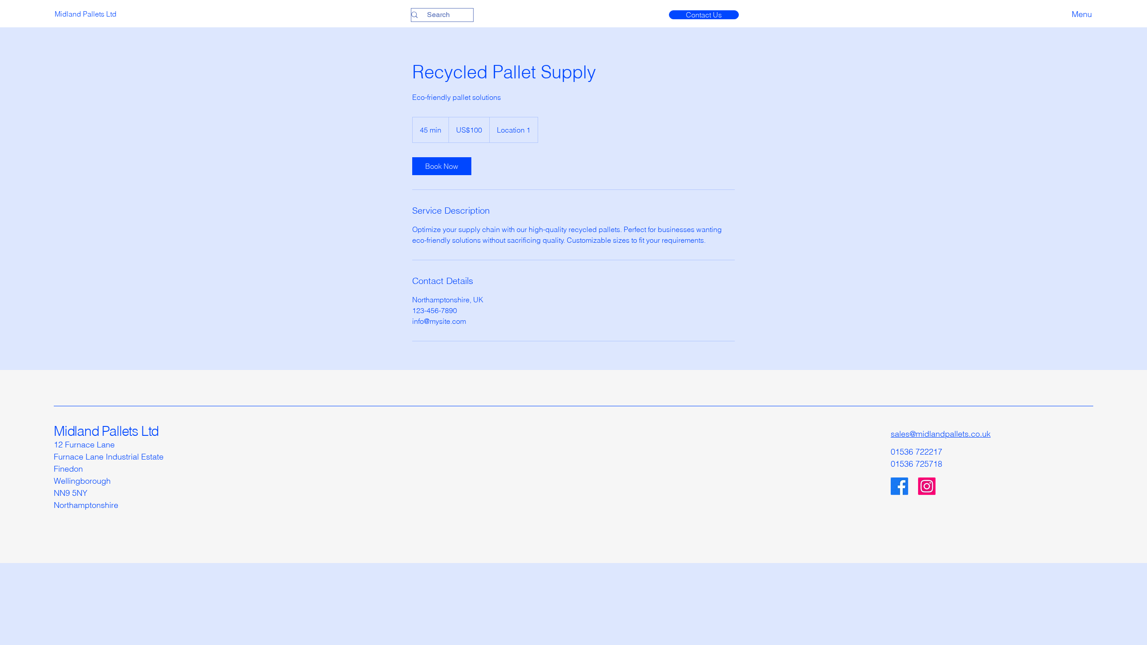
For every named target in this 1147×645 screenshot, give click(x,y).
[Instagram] (927, 486)
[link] (441, 166)
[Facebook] (899, 486)
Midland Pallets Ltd (106, 431)
